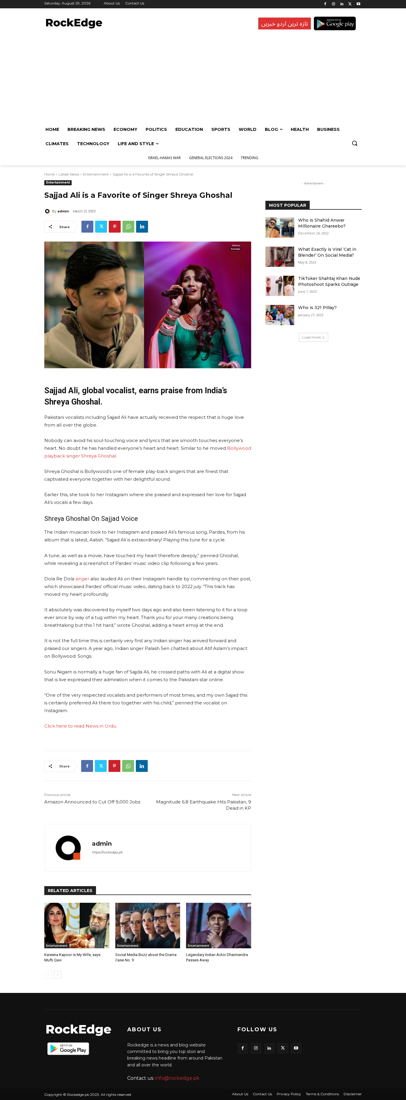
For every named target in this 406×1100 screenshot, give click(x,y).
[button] (354, 143)
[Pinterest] (115, 227)
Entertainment (96, 174)
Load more (311, 337)
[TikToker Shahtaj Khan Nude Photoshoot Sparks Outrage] (279, 286)
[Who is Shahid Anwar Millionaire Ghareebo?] (279, 227)
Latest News (69, 174)
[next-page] (57, 975)
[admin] (48, 211)
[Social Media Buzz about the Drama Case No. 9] (147, 925)
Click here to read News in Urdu (80, 726)
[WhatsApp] (128, 227)
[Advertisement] (201, 77)
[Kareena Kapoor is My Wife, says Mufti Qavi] (76, 925)
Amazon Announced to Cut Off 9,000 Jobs (92, 802)
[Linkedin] (342, 4)
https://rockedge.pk (107, 852)
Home (49, 174)
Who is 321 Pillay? (317, 307)
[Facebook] (325, 4)
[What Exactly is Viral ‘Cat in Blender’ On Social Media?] (279, 257)
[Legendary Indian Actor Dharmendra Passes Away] (218, 925)
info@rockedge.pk (177, 1078)
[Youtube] (358, 4)
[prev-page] (48, 975)
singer (82, 579)
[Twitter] (350, 4)
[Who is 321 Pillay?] (279, 315)
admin (63, 211)
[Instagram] (333, 4)
